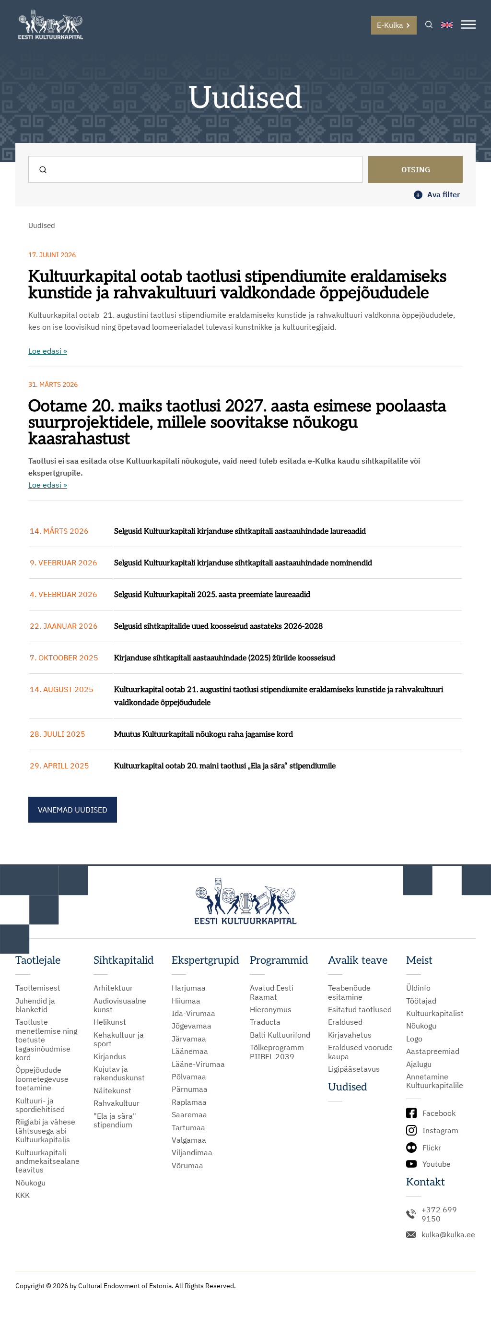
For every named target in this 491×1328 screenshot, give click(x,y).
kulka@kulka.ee (448, 1234)
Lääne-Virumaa (198, 1064)
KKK (22, 1195)
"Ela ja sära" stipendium (115, 1120)
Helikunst (110, 1021)
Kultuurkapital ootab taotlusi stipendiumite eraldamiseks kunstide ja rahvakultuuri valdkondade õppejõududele (237, 285)
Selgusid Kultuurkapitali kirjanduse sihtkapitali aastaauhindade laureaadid (240, 531)
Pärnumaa (190, 1089)
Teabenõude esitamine (349, 992)
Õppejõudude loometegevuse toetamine (42, 1078)
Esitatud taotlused (360, 1009)
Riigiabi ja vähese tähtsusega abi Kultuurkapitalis (45, 1130)
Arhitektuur (113, 987)
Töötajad (421, 1000)
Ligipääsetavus (354, 1069)
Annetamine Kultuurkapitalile (434, 1081)
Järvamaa (189, 1038)
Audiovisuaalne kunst (120, 1005)
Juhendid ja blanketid (35, 1005)
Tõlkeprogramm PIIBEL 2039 (277, 1052)
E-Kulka (390, 25)
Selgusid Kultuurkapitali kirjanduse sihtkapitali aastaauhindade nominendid (243, 563)
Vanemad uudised (72, 809)
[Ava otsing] (429, 25)
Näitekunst (112, 1090)
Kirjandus (110, 1056)
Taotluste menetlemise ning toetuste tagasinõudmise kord (46, 1039)
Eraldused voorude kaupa (360, 1052)
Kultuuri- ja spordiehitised (40, 1105)
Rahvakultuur (117, 1103)
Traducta (265, 1021)
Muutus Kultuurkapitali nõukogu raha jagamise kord (203, 734)
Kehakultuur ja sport (119, 1039)
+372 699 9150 (439, 1214)
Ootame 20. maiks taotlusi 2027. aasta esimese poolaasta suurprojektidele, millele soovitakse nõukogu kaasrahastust (239, 422)
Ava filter (438, 194)
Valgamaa (189, 1140)
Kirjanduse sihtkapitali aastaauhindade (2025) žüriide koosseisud (224, 658)
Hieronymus (271, 1009)
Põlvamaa (189, 1076)
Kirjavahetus (350, 1034)
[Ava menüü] (468, 25)
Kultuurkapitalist (435, 1013)
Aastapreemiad (432, 1051)
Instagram (440, 1130)
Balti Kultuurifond (280, 1034)
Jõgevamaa (191, 1025)
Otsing (415, 169)
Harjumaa (189, 987)
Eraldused (345, 1021)
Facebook (439, 1113)
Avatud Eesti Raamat (271, 992)
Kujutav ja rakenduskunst (119, 1073)
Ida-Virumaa (193, 1013)
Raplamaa (189, 1102)
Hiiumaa (186, 1000)
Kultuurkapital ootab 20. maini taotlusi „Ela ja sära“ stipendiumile (225, 766)
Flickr (431, 1147)
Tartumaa (188, 1127)
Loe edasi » (47, 351)
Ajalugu (419, 1064)
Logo (414, 1038)
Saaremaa (189, 1114)
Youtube (436, 1164)
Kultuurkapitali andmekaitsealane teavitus (47, 1161)
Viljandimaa (192, 1152)
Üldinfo (418, 987)
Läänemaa (190, 1051)
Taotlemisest (37, 987)
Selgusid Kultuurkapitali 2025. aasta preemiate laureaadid (212, 594)
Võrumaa (187, 1165)
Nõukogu (30, 1182)
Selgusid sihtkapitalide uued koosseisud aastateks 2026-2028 (218, 626)
